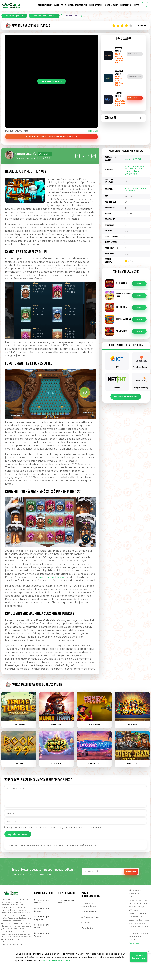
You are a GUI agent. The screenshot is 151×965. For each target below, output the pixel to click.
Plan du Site (87, 928)
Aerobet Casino (118, 50)
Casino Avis (58, 5)
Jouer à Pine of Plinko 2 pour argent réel (51, 137)
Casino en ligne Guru (14, 16)
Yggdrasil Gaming (141, 367)
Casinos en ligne (45, 5)
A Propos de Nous (90, 917)
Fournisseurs (126, 5)
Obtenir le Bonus (135, 54)
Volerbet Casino (119, 72)
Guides (136, 5)
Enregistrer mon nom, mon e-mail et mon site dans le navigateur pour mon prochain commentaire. (54, 827)
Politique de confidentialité (55, 960)
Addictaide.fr (134, 943)
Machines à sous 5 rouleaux (135, 189)
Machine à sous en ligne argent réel (135, 171)
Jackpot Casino (118, 95)
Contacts (85, 922)
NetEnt (117, 387)
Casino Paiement (111, 5)
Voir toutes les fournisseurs (125, 397)
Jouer (139, 283)
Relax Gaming (132, 158)
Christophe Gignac (23, 154)
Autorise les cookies (138, 957)
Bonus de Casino (96, 5)
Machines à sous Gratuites (76, 5)
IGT (116, 367)
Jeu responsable (89, 911)
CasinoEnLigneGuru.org (52, 577)
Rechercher (145, 5)
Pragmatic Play (141, 387)
